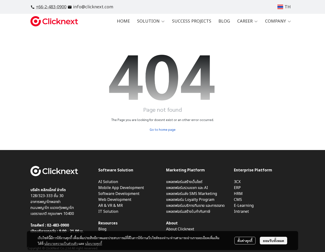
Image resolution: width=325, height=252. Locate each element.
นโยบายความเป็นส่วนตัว (61, 243)
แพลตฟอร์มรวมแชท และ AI (187, 188)
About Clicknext (180, 229)
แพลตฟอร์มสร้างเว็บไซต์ (184, 182)
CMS (238, 200)
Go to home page (163, 129)
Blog (102, 229)
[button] (284, 7)
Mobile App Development (121, 188)
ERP (237, 188)
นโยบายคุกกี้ (93, 243)
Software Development (118, 194)
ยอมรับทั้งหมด (273, 240)
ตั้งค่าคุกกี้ (244, 240)
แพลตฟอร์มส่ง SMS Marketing (191, 194)
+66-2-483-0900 (51, 7)
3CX (237, 182)
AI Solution (108, 182)
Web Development (114, 200)
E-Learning (244, 205)
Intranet (241, 211)
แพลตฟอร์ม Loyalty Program (190, 200)
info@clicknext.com (93, 7)
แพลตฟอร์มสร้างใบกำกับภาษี (188, 211)
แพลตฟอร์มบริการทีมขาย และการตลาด (195, 205)
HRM (238, 194)
